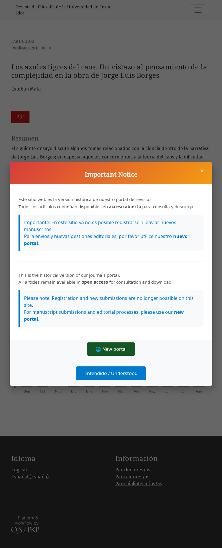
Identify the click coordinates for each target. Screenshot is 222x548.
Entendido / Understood (111, 373)
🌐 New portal (111, 349)
